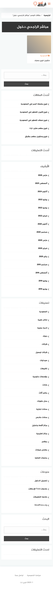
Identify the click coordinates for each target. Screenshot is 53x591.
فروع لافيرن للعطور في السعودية (33, 112)
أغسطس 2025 (41, 183)
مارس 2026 (42, 175)
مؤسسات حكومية (40, 376)
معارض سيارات (41, 450)
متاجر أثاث (43, 393)
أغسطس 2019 (41, 273)
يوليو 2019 (43, 281)
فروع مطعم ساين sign (38, 128)
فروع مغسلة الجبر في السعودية (34, 104)
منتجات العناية (41, 458)
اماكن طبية (42, 320)
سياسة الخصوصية (34, 575)
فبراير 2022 (42, 216)
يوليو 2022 (42, 199)
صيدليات (43, 360)
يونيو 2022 (42, 208)
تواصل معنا (19, 575)
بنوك (45, 336)
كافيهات (43, 368)
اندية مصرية (42, 328)
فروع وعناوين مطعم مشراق (36, 136)
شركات (44, 344)
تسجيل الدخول (41, 480)
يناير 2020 (43, 256)
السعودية (43, 311)
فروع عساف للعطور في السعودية (33, 120)
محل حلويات (42, 401)
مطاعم (44, 441)
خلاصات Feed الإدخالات (37, 489)
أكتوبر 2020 (42, 224)
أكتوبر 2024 (42, 191)
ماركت (44, 385)
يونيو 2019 (42, 289)
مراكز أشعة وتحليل (39, 425)
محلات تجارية (41, 409)
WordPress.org (40, 505)
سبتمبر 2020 (42, 232)
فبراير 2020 (42, 248)
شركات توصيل (41, 352)
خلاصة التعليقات (40, 497)
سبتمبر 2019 (42, 264)
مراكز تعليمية (41, 433)
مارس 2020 (42, 240)
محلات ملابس (41, 417)
